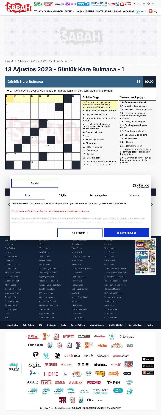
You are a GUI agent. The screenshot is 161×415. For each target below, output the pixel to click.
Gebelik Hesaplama (47, 289)
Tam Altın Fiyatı (11, 297)
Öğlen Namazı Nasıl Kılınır (115, 281)
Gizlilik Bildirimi (116, 325)
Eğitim (90, 11)
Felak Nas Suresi (79, 277)
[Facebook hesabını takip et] (134, 3)
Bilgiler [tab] (63, 195)
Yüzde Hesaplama (79, 240)
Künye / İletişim (135, 325)
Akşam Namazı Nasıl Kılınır (116, 272)
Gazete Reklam (78, 325)
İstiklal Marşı (109, 313)
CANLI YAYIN (128, 3)
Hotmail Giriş (77, 285)
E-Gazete (51, 325)
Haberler (9, 252)
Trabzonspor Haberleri (48, 281)
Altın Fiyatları (10, 285)
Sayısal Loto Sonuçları (48, 305)
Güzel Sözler (77, 260)
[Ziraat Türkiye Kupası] (150, 11)
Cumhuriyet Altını (12, 301)
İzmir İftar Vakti (11, 277)
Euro (7, 317)
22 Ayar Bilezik (11, 305)
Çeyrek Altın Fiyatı (13, 289)
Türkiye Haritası (45, 309)
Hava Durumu (44, 256)
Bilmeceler (76, 264)
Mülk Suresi (109, 256)
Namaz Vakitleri (12, 256)
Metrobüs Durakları (80, 289)
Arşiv (63, 325)
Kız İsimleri (76, 313)
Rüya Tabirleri (44, 252)
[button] (9, 204)
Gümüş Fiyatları (12, 309)
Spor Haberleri (45, 264)
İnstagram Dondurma (81, 256)
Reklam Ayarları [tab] (98, 195)
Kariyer (150, 325)
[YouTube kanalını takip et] (153, 3)
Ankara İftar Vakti (12, 272)
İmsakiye (9, 260)
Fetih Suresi (77, 281)
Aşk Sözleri (76, 293)
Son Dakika (45, 11)
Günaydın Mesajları (112, 289)
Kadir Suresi (109, 260)
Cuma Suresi (77, 244)
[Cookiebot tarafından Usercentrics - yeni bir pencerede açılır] (135, 186)
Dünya (99, 11)
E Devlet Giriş (44, 248)
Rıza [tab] (27, 195)
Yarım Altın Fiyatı (12, 293)
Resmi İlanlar (113, 11)
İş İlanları (9, 244)
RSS (40, 325)
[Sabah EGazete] (145, 279)
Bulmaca (22, 61)
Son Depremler (45, 260)
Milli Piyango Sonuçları (48, 301)
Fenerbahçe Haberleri (48, 272)
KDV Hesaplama (46, 293)
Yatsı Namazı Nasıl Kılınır (115, 268)
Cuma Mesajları (111, 317)
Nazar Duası (77, 272)
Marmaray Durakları (112, 297)
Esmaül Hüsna (110, 309)
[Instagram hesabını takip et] (148, 3)
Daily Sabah (28, 325)
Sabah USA (12, 325)
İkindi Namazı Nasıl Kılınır (115, 285)
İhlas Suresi (109, 252)
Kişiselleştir (78, 232)
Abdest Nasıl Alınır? (80, 297)
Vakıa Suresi (109, 240)
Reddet (35, 183)
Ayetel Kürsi (77, 252)
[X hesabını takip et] (139, 3)
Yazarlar (128, 11)
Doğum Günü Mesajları (114, 293)
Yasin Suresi (77, 248)
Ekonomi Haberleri (46, 317)
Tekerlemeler (110, 248)
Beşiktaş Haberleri (46, 277)
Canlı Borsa (44, 240)
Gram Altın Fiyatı (12, 281)
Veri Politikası (11, 240)
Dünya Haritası (78, 317)
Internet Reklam (97, 325)
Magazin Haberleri (46, 313)
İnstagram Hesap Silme (82, 268)
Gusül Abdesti (110, 264)
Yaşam (81, 11)
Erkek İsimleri (77, 305)
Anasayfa (9, 61)
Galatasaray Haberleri (48, 268)
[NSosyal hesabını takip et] (144, 3)
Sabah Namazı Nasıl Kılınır (115, 277)
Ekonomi (70, 11)
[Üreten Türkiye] (99, 4)
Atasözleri (76, 301)
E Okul (41, 244)
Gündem (58, 11)
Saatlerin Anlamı (111, 301)
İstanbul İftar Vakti (13, 268)
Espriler (107, 244)
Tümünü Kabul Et (126, 232)
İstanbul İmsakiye (12, 264)
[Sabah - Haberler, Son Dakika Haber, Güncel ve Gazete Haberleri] (18, 7)
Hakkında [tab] (133, 195)
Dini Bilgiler (109, 305)
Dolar (7, 313)
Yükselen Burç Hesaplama (50, 285)
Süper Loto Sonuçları (48, 297)
